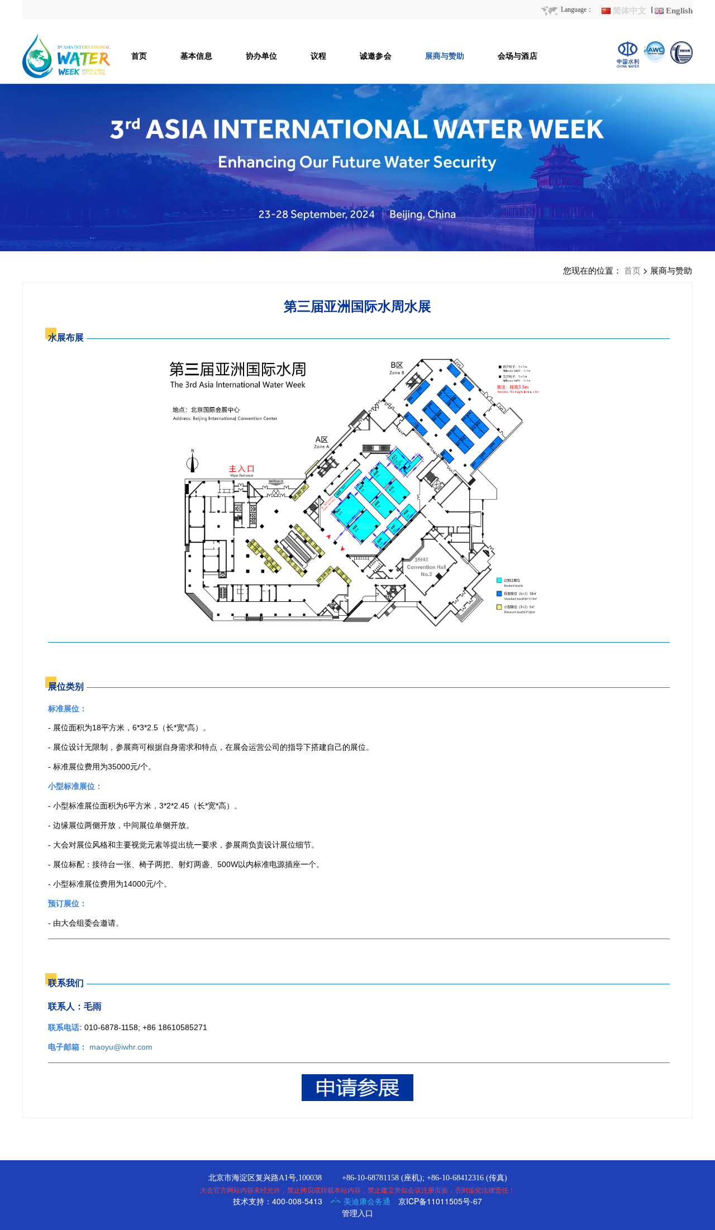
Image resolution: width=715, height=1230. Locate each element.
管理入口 (357, 1212)
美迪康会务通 (365, 1201)
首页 (632, 270)
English (679, 10)
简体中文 (629, 10)
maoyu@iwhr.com (120, 1046)
